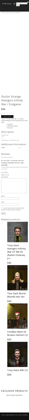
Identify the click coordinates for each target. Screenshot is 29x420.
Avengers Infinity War (6, 120)
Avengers (21, 118)
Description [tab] (10, 124)
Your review (4, 177)
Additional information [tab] (12, 126)
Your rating (4, 172)
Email (3, 202)
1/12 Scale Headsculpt (11, 118)
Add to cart (7, 116)
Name (3, 196)
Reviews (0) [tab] (10, 127)
